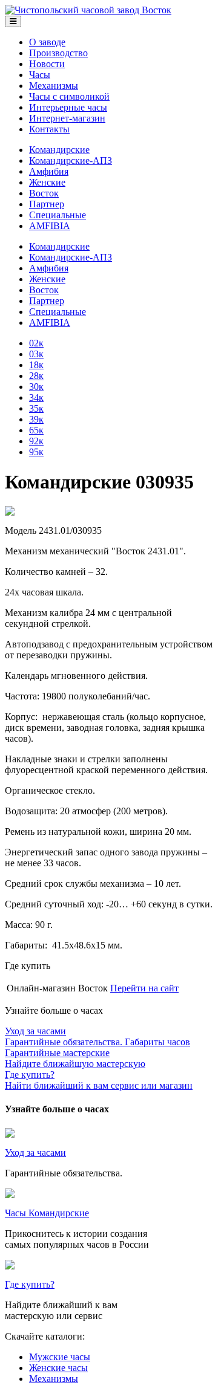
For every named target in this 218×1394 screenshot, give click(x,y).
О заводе (47, 42)
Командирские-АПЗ (70, 160)
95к (36, 452)
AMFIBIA (49, 226)
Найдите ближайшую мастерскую (75, 1058)
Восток (44, 193)
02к (36, 343)
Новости (47, 64)
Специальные (57, 215)
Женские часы (58, 1368)
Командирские (59, 149)
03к (36, 354)
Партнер (46, 204)
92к (36, 441)
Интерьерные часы (68, 107)
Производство (58, 53)
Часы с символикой (69, 96)
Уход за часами (35, 1152)
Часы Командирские (47, 1213)
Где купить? (29, 1284)
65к (36, 430)
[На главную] (88, 10)
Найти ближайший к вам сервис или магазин (99, 1080)
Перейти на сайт (144, 988)
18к (36, 365)
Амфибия (48, 171)
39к (36, 419)
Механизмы (53, 85)
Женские (47, 182)
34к (36, 397)
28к (36, 376)
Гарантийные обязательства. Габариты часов (97, 1036)
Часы (39, 75)
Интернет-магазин (67, 118)
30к (36, 386)
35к (36, 408)
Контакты (49, 129)
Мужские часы (59, 1357)
